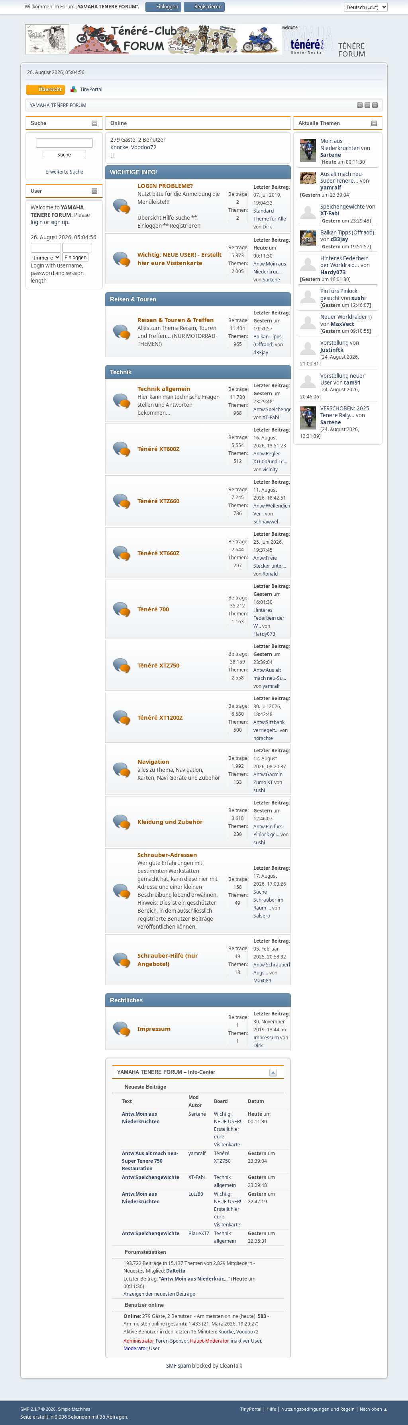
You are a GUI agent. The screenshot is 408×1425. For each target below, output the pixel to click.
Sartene (330, 154)
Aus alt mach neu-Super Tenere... (341, 177)
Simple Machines (74, 1409)
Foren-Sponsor (172, 1340)
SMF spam (178, 1365)
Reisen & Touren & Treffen (175, 320)
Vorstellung (334, 342)
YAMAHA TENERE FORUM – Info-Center (166, 1072)
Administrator (138, 1340)
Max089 (262, 980)
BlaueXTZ (199, 1233)
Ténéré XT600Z (158, 449)
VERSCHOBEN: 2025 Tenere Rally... (344, 412)
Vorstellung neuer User (342, 379)
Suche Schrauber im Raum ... (268, 899)
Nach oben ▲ (374, 1409)
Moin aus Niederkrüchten (340, 144)
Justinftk (331, 349)
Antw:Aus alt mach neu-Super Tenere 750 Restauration (150, 1161)
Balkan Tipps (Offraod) (347, 232)
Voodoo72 (144, 147)
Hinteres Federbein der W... (268, 618)
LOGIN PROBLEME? (165, 185)
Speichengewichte (342, 206)
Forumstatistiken (144, 1252)
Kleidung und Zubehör (170, 822)
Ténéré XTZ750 (158, 665)
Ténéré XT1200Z (159, 717)
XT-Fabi (329, 213)
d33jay (339, 239)
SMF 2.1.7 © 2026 (37, 1409)
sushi (358, 298)
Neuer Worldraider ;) (346, 316)
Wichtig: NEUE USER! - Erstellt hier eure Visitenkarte (179, 258)
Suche (38, 123)
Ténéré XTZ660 (158, 501)
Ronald (270, 573)
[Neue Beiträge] (122, 206)
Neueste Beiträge (144, 1087)
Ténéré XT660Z (158, 553)
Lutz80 (195, 1194)
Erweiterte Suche (64, 171)
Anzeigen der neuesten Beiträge (159, 1293)
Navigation (153, 761)
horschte (263, 738)
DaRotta (175, 1270)
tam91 (352, 382)
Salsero (261, 915)
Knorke (119, 147)
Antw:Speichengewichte (279, 409)
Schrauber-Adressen (167, 855)
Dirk (267, 226)
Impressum (154, 1029)
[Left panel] (360, 105)
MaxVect (342, 324)
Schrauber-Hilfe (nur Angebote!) (167, 959)
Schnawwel (265, 521)
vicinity (270, 469)
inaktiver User (246, 1340)
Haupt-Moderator (209, 1340)
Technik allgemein (163, 388)
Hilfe (271, 1409)
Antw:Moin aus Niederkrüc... (194, 1278)
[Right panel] (367, 105)
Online (118, 123)
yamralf (330, 187)
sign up (59, 222)
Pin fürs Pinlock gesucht (338, 294)
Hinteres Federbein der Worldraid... (344, 262)
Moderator (135, 1348)
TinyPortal (250, 1409)
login (37, 222)
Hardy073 (333, 272)
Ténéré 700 (153, 609)
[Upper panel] (375, 105)
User (36, 191)
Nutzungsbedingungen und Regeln (318, 1409)
